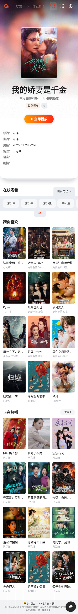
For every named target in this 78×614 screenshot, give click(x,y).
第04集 (66, 203)
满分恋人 (58, 307)
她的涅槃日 (35, 307)
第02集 (29, 203)
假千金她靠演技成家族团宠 (63, 586)
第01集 (11, 203)
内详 (16, 133)
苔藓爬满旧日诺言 (39, 497)
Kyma (7, 307)
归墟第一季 (10, 396)
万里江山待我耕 (62, 263)
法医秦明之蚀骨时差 (14, 263)
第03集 (47, 203)
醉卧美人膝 (10, 453)
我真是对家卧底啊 (14, 497)
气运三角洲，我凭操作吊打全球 (63, 497)
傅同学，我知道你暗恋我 (63, 542)
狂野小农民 (35, 453)
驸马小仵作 (35, 351)
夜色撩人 (9, 586)
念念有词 (58, 453)
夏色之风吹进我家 (63, 351)
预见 (55, 396)
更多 (66, 412)
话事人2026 (35, 263)
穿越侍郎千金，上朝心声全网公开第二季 (39, 542)
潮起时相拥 (10, 542)
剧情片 (34, 105)
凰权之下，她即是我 (14, 351)
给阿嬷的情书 (36, 396)
